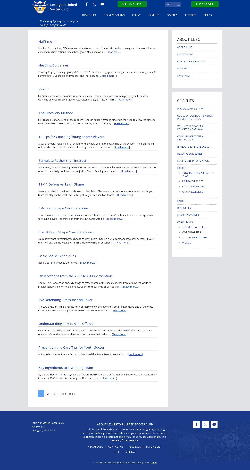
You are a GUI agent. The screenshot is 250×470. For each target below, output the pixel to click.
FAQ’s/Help (183, 75)
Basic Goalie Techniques (57, 256)
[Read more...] (114, 52)
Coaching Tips (191, 232)
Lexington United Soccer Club (54, 8)
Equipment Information (193, 160)
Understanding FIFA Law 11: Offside (66, 323)
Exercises (183, 168)
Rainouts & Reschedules (193, 146)
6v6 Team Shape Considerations (63, 208)
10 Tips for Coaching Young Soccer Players (71, 137)
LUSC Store (205, 4)
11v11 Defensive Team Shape (61, 184)
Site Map (131, 452)
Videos (186, 242)
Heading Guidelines (54, 65)
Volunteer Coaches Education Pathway (190, 127)
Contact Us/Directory (191, 61)
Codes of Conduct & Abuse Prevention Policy (195, 117)
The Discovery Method (56, 113)
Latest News (185, 54)
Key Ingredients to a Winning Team (66, 367)
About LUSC (184, 47)
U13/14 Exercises (192, 191)
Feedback (135, 446)
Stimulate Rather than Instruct (62, 160)
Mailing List (132, 4)
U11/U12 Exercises (193, 186)
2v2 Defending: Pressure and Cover (66, 300)
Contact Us (115, 446)
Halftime (45, 41)
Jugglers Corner (188, 215)
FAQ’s (180, 200)
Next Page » (67, 393)
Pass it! (44, 89)
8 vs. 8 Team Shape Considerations (65, 232)
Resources (184, 207)
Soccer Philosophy (194, 237)
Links (116, 452)
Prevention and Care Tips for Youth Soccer (71, 347)
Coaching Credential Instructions (191, 138)
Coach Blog (185, 222)
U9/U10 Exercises (192, 181)
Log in (154, 462)
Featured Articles (194, 227)
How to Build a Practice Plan (198, 174)
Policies (182, 68)
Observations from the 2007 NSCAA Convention (75, 276)
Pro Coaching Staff (190, 108)
